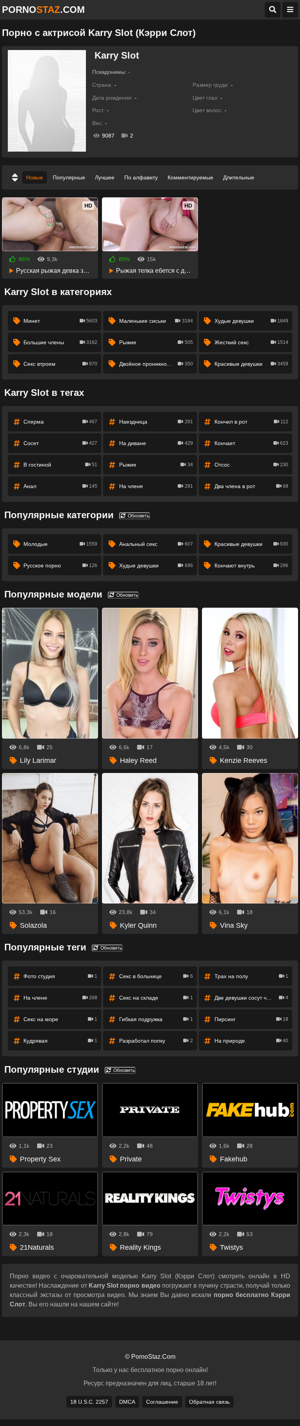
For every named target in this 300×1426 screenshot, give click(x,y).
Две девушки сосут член (251, 998)
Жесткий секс (251, 342)
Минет (60, 321)
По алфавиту (141, 177)
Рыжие (156, 342)
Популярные (69, 177)
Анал (60, 486)
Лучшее (104, 177)
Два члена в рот (251, 486)
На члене (156, 486)
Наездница (156, 422)
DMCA (127, 1402)
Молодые (60, 544)
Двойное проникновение (156, 364)
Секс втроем (60, 364)
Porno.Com (43, 9)
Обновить (138, 516)
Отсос (251, 465)
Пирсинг (251, 1019)
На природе (251, 1041)
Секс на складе (156, 998)
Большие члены (60, 342)
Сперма (60, 422)
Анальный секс (156, 544)
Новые (34, 177)
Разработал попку (156, 1041)
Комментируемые (190, 177)
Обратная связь (209, 1402)
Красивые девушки (251, 364)
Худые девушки (251, 321)
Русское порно (60, 565)
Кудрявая (60, 1041)
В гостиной (60, 465)
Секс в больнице (156, 976)
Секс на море (60, 1019)
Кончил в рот (251, 422)
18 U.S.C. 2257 (89, 1402)
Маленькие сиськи (156, 321)
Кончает (251, 443)
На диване (156, 443)
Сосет (60, 443)
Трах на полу (251, 976)
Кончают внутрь (251, 565)
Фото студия (60, 976)
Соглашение (162, 1402)
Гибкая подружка (156, 1019)
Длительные (238, 177)
